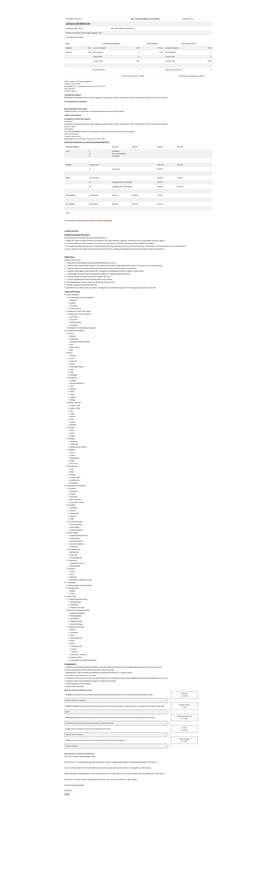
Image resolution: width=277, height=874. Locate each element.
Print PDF (68, 790)
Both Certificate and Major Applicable (98, 220)
